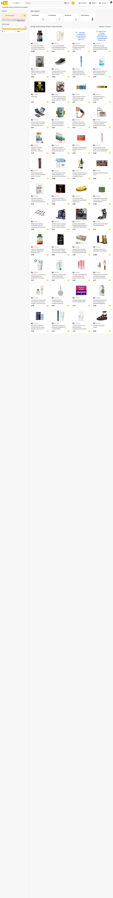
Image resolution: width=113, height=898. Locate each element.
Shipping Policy (21, 20)
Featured (108, 26)
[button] (83, 3)
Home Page (5, 7)
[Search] (73, 3)
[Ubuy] (4, 3)
